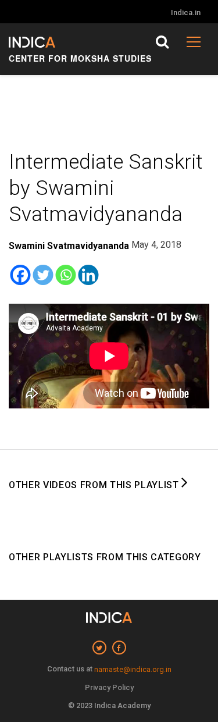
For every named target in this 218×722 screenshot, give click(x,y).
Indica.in (186, 12)
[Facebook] (20, 275)
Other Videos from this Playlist (95, 484)
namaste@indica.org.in (132, 669)
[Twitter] (43, 275)
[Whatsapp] (65, 275)
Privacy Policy (109, 687)
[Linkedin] (88, 275)
